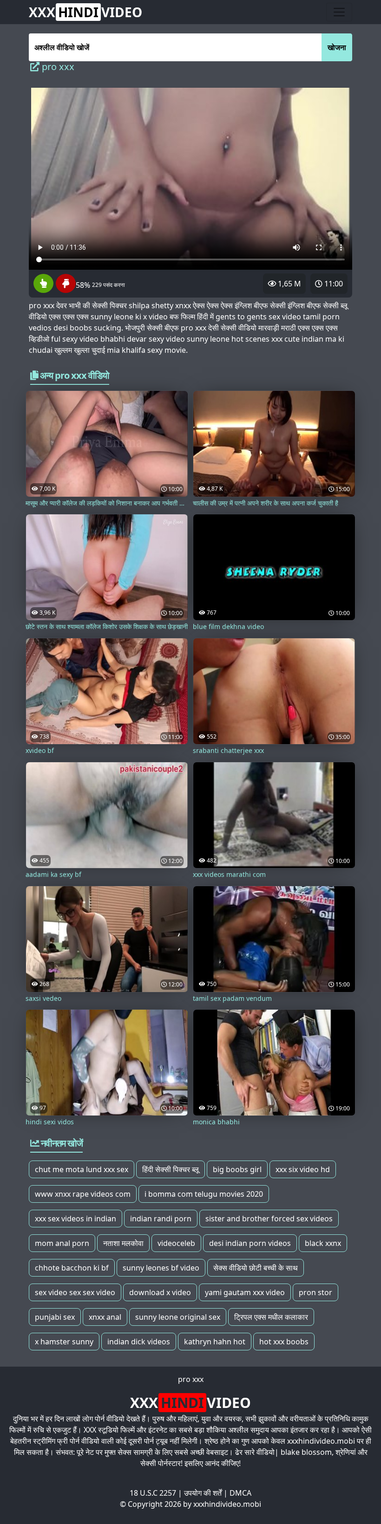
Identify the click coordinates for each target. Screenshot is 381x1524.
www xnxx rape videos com (83, 1194)
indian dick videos (138, 1341)
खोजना (337, 47)
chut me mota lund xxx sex (81, 1169)
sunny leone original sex (177, 1317)
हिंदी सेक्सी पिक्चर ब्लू (170, 1169)
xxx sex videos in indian (75, 1218)
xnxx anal (105, 1317)
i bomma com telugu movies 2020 (204, 1194)
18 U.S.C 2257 (153, 1493)
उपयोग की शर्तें (203, 1493)
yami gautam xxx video (245, 1292)
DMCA (240, 1493)
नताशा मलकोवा (123, 1243)
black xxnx (323, 1243)
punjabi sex (55, 1317)
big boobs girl (237, 1169)
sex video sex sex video (75, 1292)
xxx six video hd (303, 1169)
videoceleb (176, 1243)
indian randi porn (160, 1218)
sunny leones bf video (161, 1268)
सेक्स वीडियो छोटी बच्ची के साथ (255, 1268)
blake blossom (306, 1452)
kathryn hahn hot (214, 1341)
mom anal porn (62, 1243)
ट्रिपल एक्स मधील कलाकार (271, 1317)
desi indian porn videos (250, 1243)
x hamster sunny (64, 1341)
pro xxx (191, 1379)
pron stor (315, 1292)
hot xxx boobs (284, 1341)
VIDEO (85, 12)
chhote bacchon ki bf (72, 1268)
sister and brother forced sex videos (269, 1218)
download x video (160, 1292)
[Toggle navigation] (339, 12)
